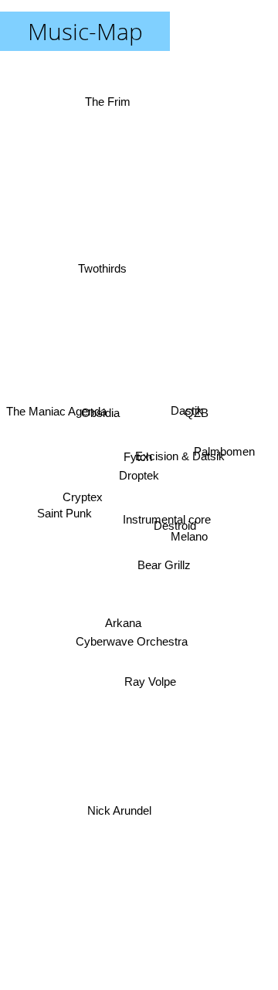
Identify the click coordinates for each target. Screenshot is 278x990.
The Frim (108, 99)
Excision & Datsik (180, 457)
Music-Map (85, 31)
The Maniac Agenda (56, 416)
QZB (196, 408)
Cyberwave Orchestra (132, 643)
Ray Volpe (152, 680)
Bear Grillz (165, 560)
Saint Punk (63, 510)
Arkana (121, 622)
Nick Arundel (119, 811)
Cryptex (82, 499)
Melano (189, 531)
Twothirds (104, 256)
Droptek (139, 475)
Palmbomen (223, 451)
